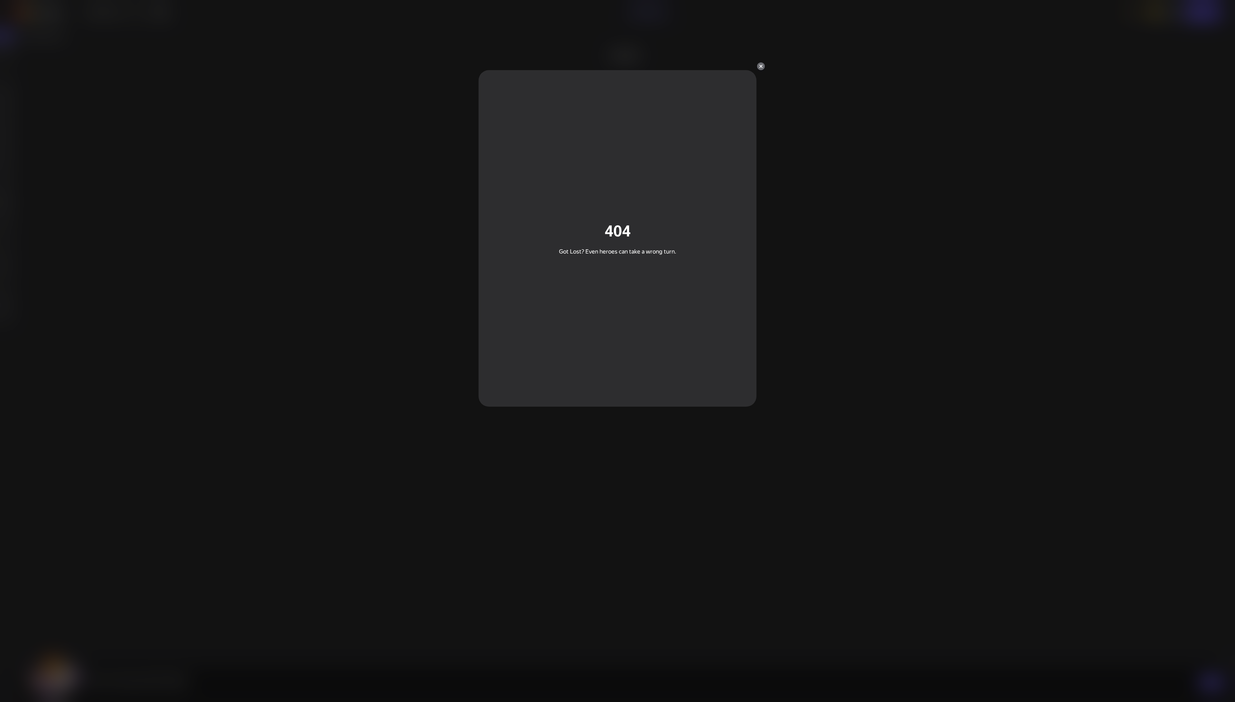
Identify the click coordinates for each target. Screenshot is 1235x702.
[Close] (761, 66)
